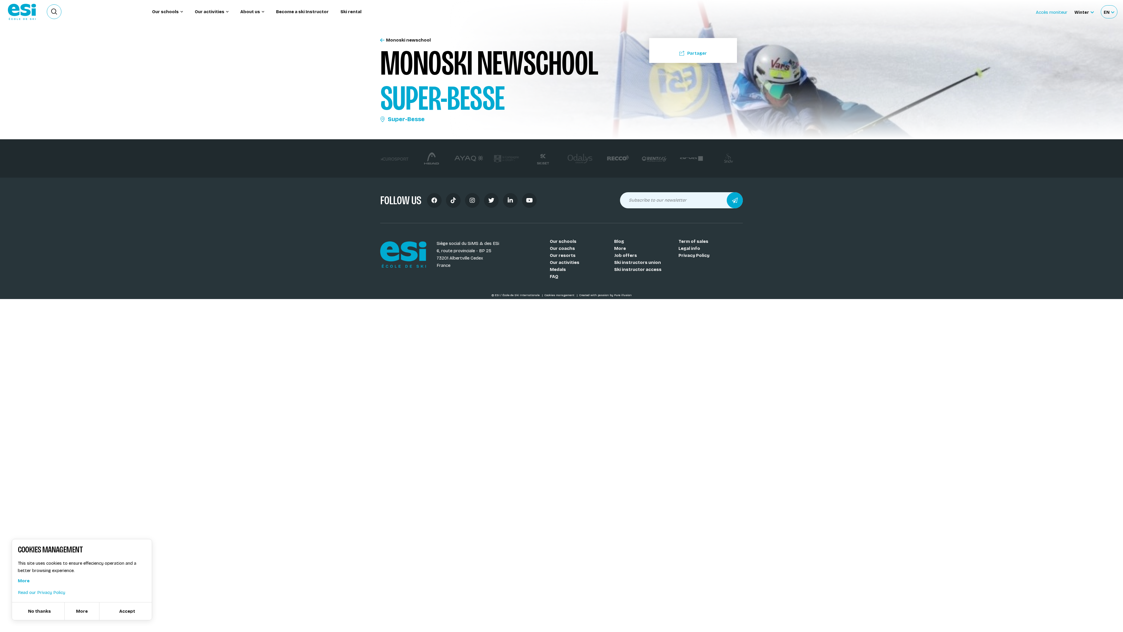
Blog (619, 241)
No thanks (39, 611)
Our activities (564, 262)
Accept (127, 611)
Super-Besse (406, 119)
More (620, 248)
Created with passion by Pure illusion (605, 295)
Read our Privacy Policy (41, 592)
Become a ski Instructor (302, 11)
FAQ (554, 276)
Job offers (625, 255)
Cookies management (559, 295)
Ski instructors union (637, 262)
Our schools (563, 241)
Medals (558, 269)
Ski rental (350, 11)
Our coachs (562, 248)
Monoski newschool (408, 40)
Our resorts (563, 255)
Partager (697, 53)
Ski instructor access (638, 269)
